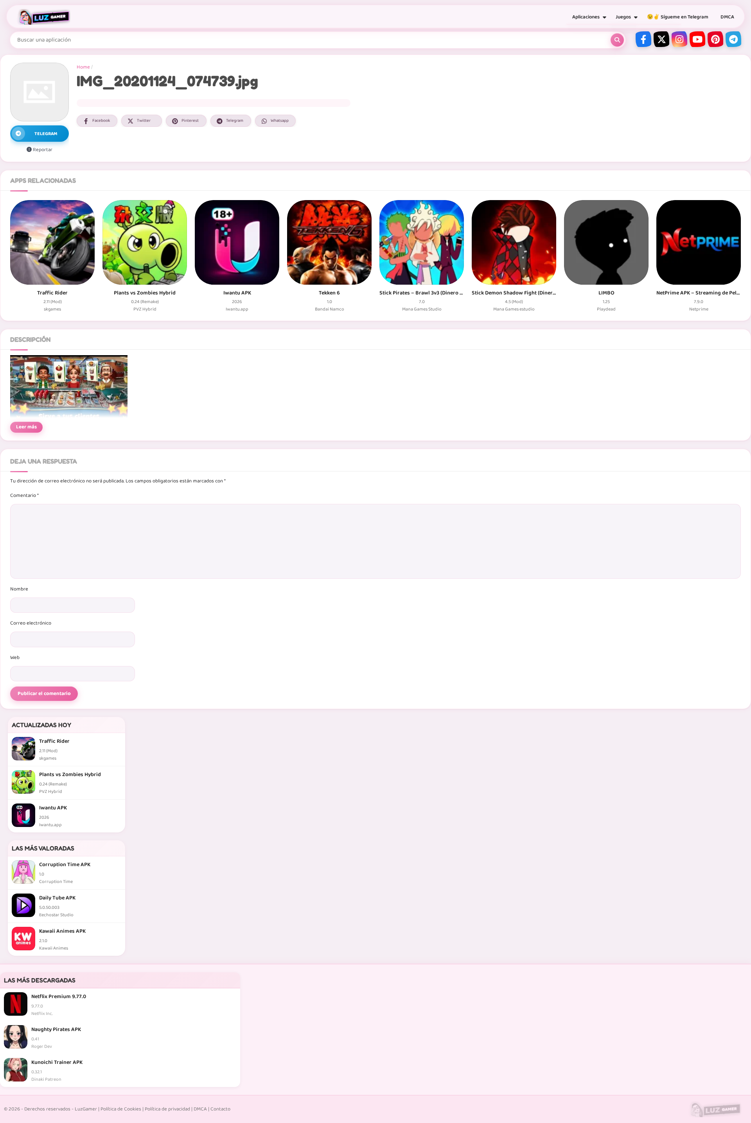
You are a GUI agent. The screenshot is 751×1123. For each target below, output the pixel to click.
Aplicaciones (586, 17)
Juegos (623, 17)
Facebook (101, 120)
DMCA (727, 17)
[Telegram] (733, 39)
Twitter (144, 120)
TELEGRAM (45, 133)
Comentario (24, 495)
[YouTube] (697, 39)
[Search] (617, 40)
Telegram (234, 120)
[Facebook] (643, 39)
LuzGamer (86, 1109)
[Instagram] (679, 39)
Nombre (19, 589)
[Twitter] (661, 39)
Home (83, 67)
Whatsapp (280, 120)
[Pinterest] (715, 39)
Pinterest (190, 120)
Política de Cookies (121, 1109)
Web (15, 658)
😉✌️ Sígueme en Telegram (677, 17)
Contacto (220, 1109)
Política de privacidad (167, 1109)
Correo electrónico (30, 623)
